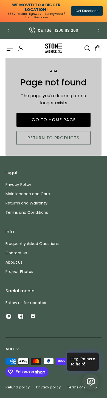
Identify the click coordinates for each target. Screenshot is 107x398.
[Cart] (97, 48)
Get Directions (86, 10)
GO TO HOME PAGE (54, 120)
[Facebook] (21, 316)
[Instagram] (9, 316)
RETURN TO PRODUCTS (53, 138)
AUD (9, 349)
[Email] (33, 316)
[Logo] (53, 48)
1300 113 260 (66, 30)
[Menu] (9, 48)
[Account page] (20, 48)
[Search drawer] (87, 48)
